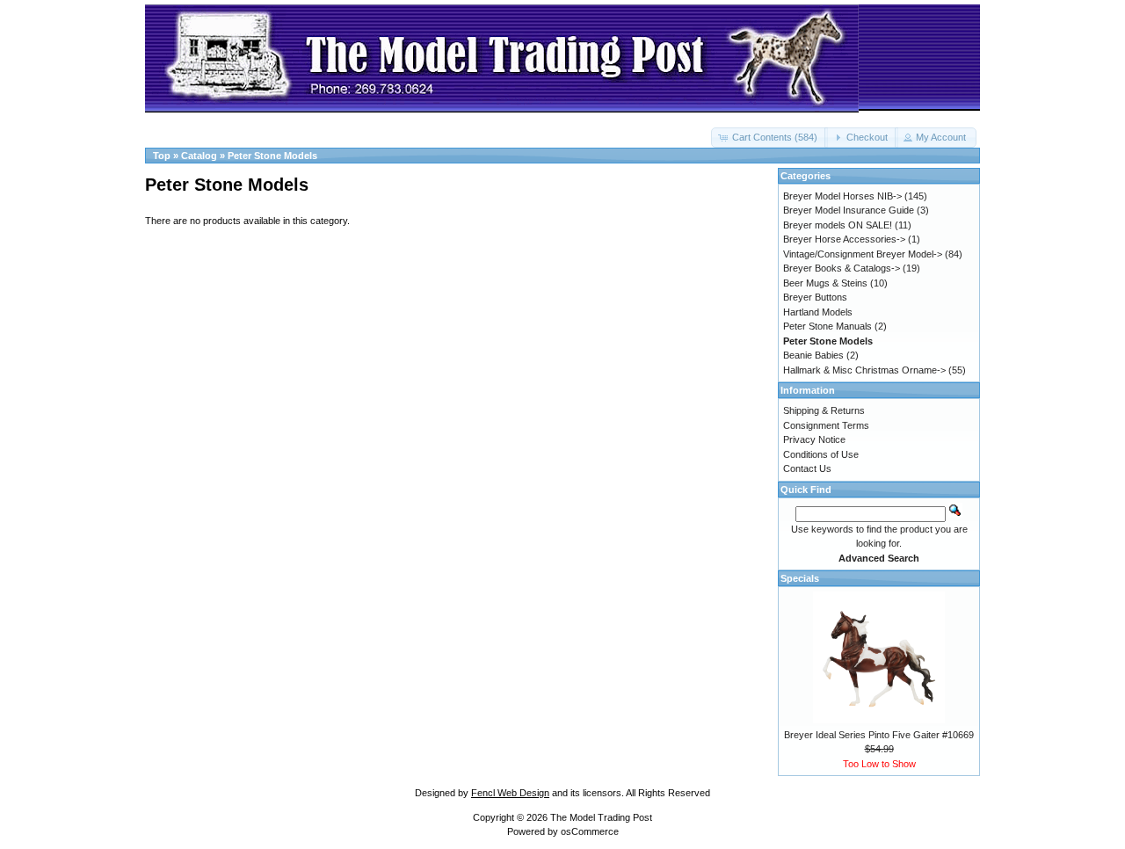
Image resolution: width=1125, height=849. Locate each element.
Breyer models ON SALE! (837, 225)
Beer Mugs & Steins (825, 283)
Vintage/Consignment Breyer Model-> (862, 254)
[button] (769, 137)
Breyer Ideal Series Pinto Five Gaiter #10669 (879, 734)
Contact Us (807, 468)
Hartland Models (818, 312)
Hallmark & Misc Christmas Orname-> (864, 370)
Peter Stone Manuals (827, 326)
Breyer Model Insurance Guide (848, 210)
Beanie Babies (813, 355)
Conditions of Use (821, 454)
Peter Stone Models (272, 155)
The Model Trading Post (601, 817)
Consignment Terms (826, 425)
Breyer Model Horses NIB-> (842, 196)
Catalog (199, 155)
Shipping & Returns (824, 410)
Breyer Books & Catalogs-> (841, 268)
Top (162, 155)
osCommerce (590, 831)
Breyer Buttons (815, 297)
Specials (799, 578)
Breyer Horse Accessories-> (844, 239)
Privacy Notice (814, 439)
